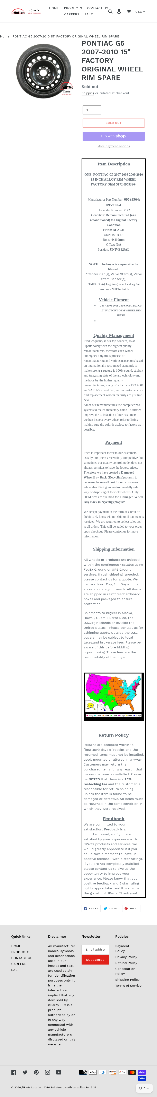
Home (4, 36)
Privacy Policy (126, 957)
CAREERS (18, 964)
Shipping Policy (127, 980)
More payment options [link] (114, 146)
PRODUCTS (20, 952)
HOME (16, 946)
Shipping (88, 93)
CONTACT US (21, 958)
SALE (15, 970)
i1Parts (26, 1087)
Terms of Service (128, 985)
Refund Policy (126, 963)
